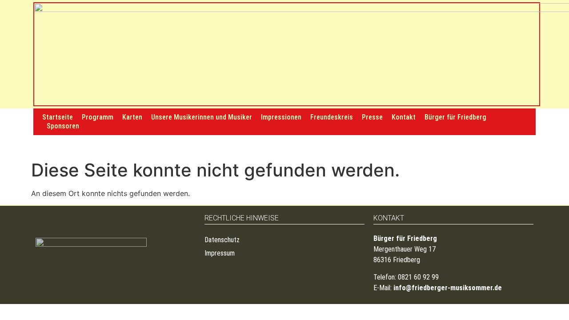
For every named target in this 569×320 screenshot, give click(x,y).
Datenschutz (222, 240)
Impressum (219, 253)
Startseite (57, 117)
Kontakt (404, 117)
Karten (132, 117)
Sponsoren (63, 126)
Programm (97, 117)
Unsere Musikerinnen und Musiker (201, 117)
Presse (372, 117)
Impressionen (281, 117)
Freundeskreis (331, 117)
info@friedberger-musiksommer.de (447, 288)
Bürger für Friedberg (455, 117)
